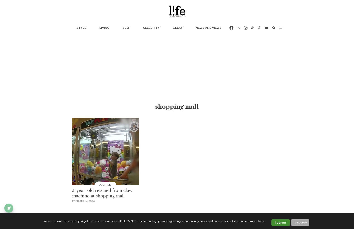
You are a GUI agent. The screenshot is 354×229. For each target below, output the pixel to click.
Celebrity (151, 28)
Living (104, 28)
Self (126, 28)
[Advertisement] (177, 72)
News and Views (208, 28)
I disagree (300, 222)
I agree (280, 223)
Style (81, 28)
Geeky (178, 28)
